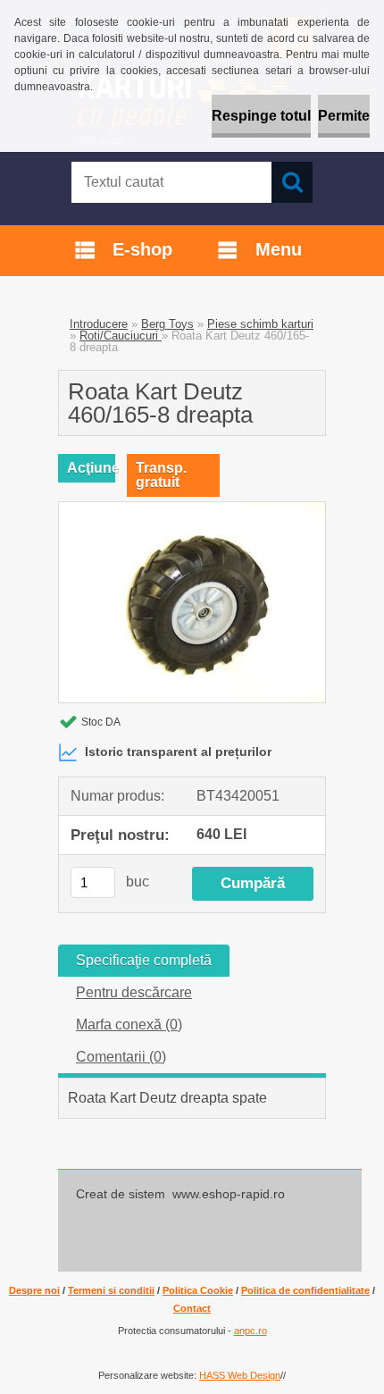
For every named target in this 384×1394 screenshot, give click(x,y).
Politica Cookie (198, 1290)
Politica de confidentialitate (305, 1290)
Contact (192, 1308)
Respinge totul (261, 115)
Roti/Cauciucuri (120, 335)
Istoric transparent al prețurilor (178, 751)
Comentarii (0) (121, 1056)
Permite (344, 115)
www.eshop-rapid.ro (228, 1194)
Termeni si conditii (111, 1290)
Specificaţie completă (144, 960)
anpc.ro (250, 1330)
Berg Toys (167, 324)
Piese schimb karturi (260, 324)
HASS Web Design (239, 1375)
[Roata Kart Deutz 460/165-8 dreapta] (192, 508)
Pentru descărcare (134, 992)
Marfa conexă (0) (129, 1024)
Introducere (99, 324)
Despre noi (34, 1290)
